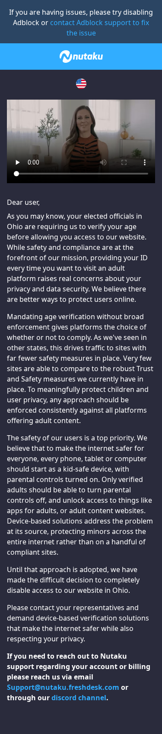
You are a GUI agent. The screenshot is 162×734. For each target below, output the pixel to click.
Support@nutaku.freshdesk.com (63, 687)
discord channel (78, 697)
